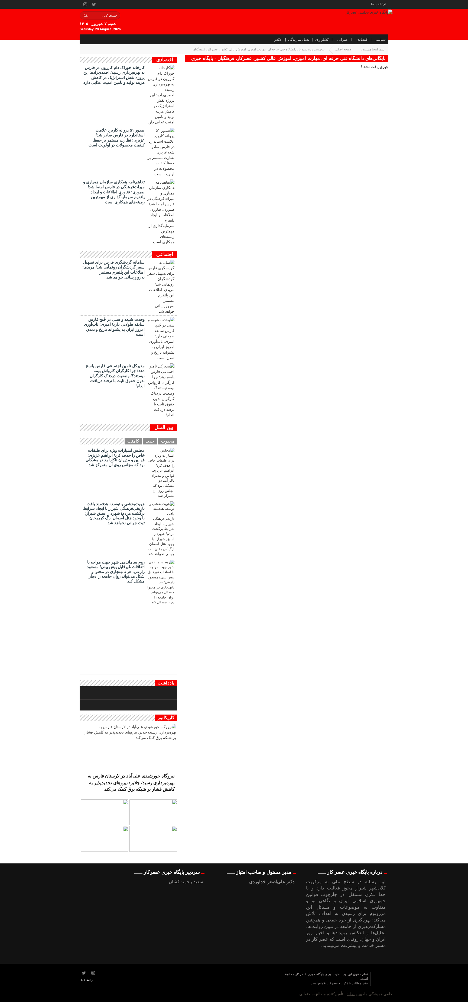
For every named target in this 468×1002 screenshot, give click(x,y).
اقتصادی (362, 39)
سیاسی (380, 39)
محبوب (167, 441)
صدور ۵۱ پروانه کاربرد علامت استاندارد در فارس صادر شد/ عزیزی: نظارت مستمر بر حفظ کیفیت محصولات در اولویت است (117, 137)
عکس (278, 39)
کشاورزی (322, 39)
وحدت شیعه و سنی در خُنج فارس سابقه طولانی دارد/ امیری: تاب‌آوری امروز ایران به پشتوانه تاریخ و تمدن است (114, 327)
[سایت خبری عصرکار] (202, 983)
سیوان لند (354, 994)
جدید (150, 441)
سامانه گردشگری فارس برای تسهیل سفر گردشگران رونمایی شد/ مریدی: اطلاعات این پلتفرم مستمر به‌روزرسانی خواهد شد (113, 269)
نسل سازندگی (298, 39)
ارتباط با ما (378, 4)
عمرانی (342, 39)
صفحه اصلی (343, 49)
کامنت (133, 441)
